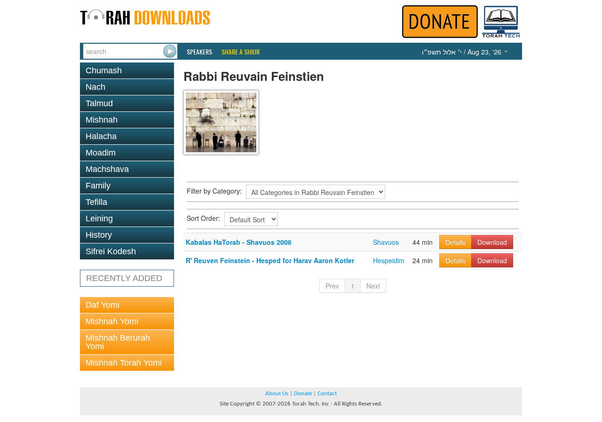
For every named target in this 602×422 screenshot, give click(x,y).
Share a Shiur (241, 51)
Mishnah (102, 120)
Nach (95, 87)
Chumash (104, 70)
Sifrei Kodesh (111, 251)
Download (492, 242)
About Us (276, 394)
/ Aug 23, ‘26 (462, 51)
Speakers (199, 51)
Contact (327, 394)
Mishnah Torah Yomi (124, 362)
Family (98, 185)
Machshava (107, 169)
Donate (303, 394)
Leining (99, 218)
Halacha (101, 136)
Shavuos (386, 242)
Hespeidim (388, 260)
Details (455, 242)
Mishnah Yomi (112, 321)
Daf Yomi (102, 305)
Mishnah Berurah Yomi (118, 342)
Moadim (101, 152)
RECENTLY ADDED (124, 278)
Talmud (99, 103)
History (99, 235)
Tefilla (96, 202)
